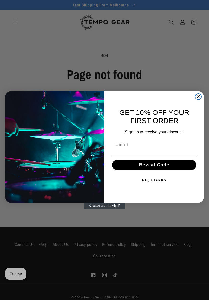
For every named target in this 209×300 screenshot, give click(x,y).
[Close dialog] (198, 97)
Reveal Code (154, 165)
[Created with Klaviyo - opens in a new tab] (104, 206)
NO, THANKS (154, 180)
